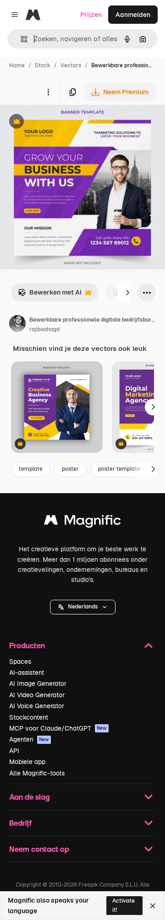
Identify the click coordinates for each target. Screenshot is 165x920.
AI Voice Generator (36, 706)
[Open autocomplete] (20, 39)
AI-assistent (26, 672)
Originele (60, 122)
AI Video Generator (37, 695)
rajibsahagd (44, 329)
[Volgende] (127, 292)
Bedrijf (20, 823)
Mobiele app (27, 762)
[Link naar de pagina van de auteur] (17, 324)
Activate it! (123, 905)
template (31, 469)
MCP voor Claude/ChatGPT (58, 728)
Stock (42, 65)
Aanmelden (133, 15)
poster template (119, 469)
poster (70, 469)
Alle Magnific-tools (37, 773)
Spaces (20, 661)
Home (17, 65)
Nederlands (83, 606)
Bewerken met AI (50, 294)
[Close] (152, 905)
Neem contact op (39, 849)
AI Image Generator (37, 683)
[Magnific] (82, 522)
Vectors (70, 65)
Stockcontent (28, 717)
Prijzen (91, 15)
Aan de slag (29, 797)
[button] (83, 607)
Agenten (29, 739)
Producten (27, 645)
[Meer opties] (48, 92)
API (14, 751)
